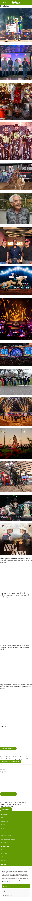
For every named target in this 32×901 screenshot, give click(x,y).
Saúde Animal (5, 843)
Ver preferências (7, 895)
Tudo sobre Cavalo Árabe (7, 748)
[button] (29, 868)
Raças (3, 817)
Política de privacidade (20, 899)
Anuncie (3, 860)
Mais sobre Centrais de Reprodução (9, 761)
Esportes (3, 825)
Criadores (4, 853)
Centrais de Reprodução (8, 839)
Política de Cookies (10, 899)
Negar (4, 891)
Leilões (3, 850)
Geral (2, 828)
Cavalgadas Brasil (6, 835)
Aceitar (5, 886)
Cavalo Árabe (5, 821)
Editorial (3, 857)
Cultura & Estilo (5, 809)
